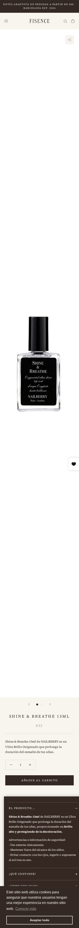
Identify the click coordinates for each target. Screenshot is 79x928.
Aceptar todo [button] (39, 920)
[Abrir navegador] (6, 21)
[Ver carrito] (73, 21)
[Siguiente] (50, 704)
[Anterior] (29, 704)
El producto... (22, 808)
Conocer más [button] (25, 909)
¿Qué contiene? (22, 874)
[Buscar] (65, 21)
